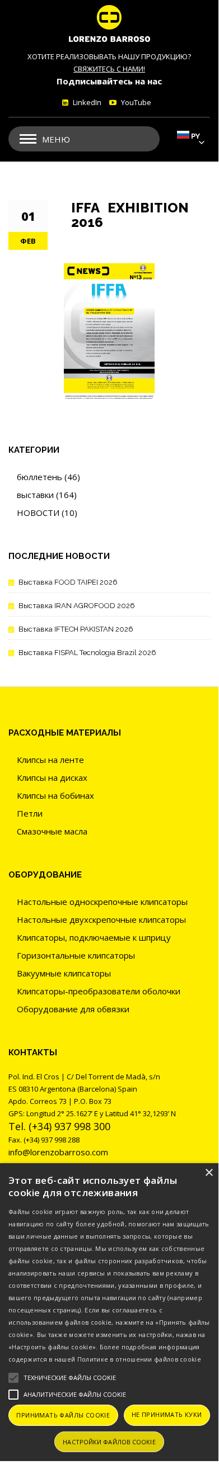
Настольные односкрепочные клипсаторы (102, 901)
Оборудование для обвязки (73, 1008)
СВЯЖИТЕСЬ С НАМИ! (109, 69)
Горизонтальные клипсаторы (76, 955)
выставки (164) (47, 494)
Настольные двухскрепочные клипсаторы (101, 919)
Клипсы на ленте (50, 759)
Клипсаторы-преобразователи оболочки (98, 991)
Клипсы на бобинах (55, 795)
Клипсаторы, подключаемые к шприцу (94, 937)
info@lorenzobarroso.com (58, 1152)
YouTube (135, 102)
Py (195, 136)
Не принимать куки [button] (167, 1414)
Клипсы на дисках (52, 777)
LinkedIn (86, 102)
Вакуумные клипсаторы (64, 973)
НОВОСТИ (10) (47, 512)
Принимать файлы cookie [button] (63, 1415)
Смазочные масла (52, 831)
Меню (56, 139)
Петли (30, 813)
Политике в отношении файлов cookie (139, 1359)
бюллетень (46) (48, 476)
